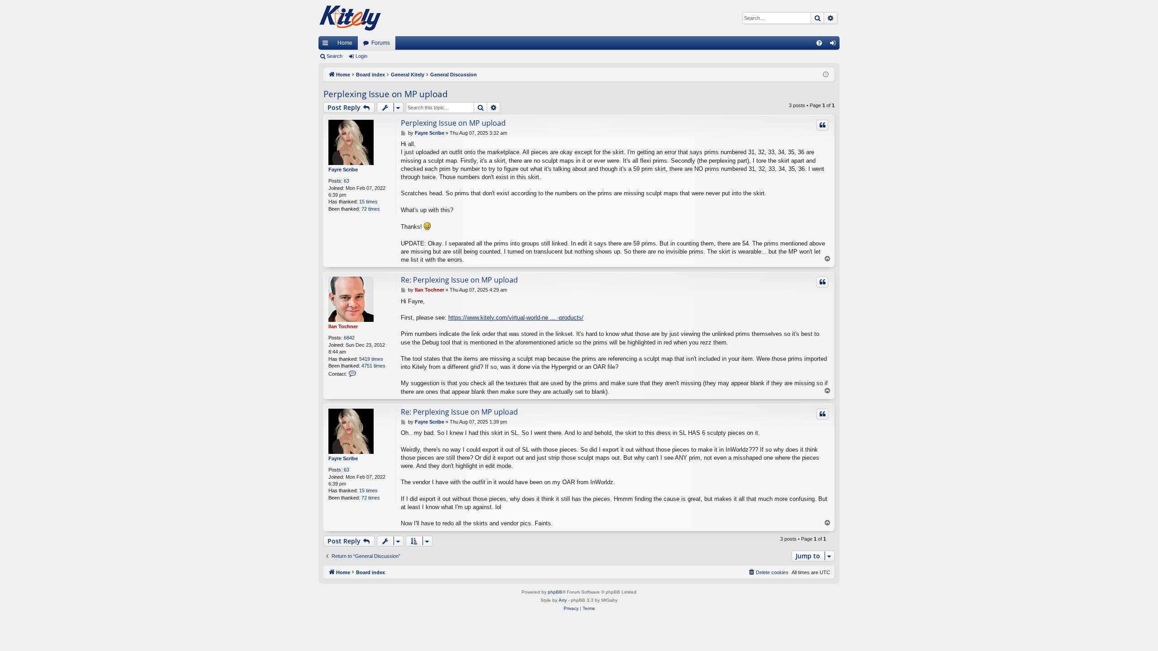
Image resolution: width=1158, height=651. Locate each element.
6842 (349, 337)
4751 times (373, 365)
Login (361, 56)
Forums (380, 43)
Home (344, 43)
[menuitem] (819, 43)
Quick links (327, 45)
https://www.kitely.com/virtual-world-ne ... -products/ (516, 317)
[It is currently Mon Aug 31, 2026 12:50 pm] (826, 75)
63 (346, 181)
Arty (563, 600)
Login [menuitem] (835, 45)
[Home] (350, 18)
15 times (368, 201)
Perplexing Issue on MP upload (385, 94)
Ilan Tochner (343, 326)
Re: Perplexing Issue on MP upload (459, 279)
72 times (370, 209)
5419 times (371, 359)
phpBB (555, 592)
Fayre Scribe (343, 169)
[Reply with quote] (822, 125)
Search (334, 56)
